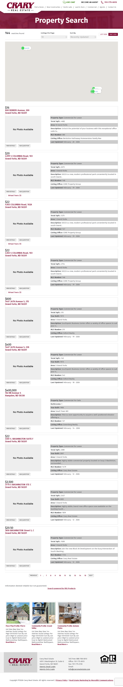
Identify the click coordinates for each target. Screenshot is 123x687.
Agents (102, 7)
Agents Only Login (47, 669)
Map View (113, 34)
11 (65, 575)
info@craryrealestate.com (79, 669)
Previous (33, 575)
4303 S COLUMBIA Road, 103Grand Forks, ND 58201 (18, 254)
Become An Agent (89, 2)
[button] (26, 48)
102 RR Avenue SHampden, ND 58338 (15, 394)
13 (75, 575)
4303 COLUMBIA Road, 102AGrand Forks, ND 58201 (18, 206)
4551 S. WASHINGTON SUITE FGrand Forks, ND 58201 (19, 440)
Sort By (73, 33)
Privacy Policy (62, 680)
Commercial (92, 7)
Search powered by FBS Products (62, 588)
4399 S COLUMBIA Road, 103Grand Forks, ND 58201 (19, 157)
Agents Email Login (47, 667)
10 (60, 575)
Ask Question (24, 145)
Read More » (11, 642)
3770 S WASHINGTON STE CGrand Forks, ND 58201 (18, 486)
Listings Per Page (47, 33)
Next (91, 575)
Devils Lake (67, 7)
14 (80, 575)
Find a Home (39, 7)
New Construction (53, 7)
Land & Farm (80, 7)
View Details (10, 145)
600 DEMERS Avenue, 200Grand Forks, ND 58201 (17, 111)
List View (103, 34)
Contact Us (112, 7)
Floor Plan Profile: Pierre (15, 626)
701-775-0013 (110, 2)
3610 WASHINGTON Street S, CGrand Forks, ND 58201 (19, 531)
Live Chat (70, 2)
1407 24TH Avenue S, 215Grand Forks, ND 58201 (17, 302)
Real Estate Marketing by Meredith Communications (91, 680)
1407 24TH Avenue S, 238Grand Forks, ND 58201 (17, 348)
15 (85, 575)
